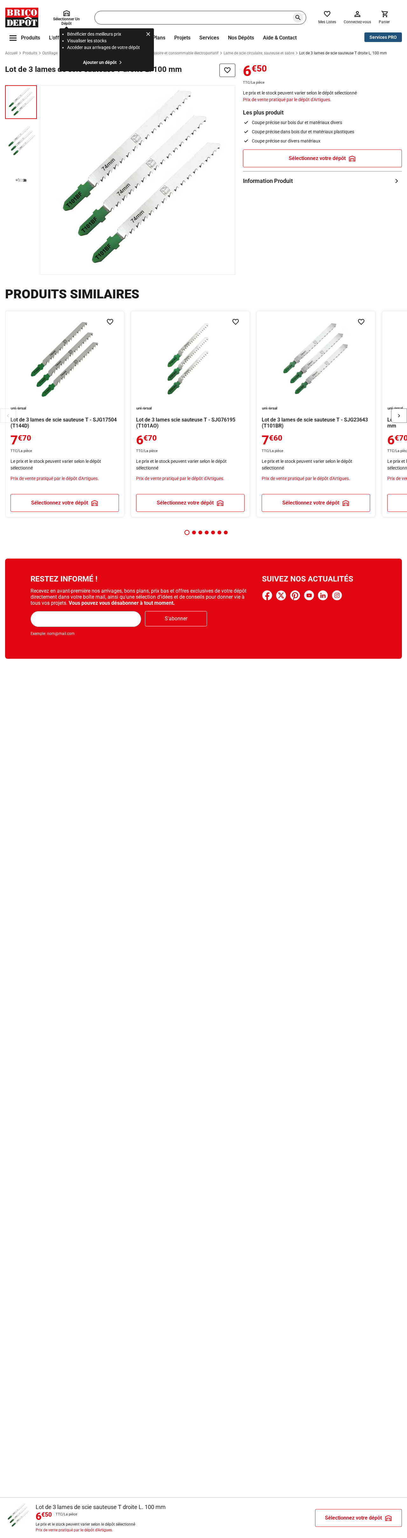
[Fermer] (148, 35)
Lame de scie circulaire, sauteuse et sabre (259, 53)
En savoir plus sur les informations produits (322, 180)
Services (209, 38)
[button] (187, 532)
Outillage (50, 53)
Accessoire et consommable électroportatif (181, 53)
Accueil (11, 53)
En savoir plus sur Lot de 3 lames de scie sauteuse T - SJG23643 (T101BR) (316, 414)
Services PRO (383, 37)
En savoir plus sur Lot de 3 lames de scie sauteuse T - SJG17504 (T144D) (64, 414)
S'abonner (176, 619)
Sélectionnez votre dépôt (317, 158)
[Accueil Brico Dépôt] (21, 17)
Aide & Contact (280, 38)
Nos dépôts (241, 38)
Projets (182, 38)
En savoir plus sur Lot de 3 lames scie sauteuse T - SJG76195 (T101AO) (190, 414)
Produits (30, 53)
